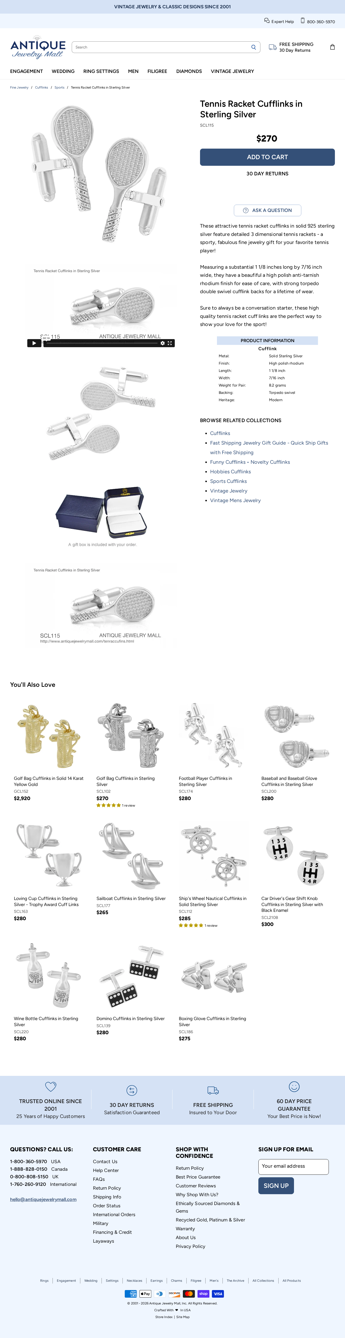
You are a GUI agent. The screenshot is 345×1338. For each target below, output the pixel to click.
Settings (112, 1280)
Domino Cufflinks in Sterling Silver (130, 1018)
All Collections (263, 1280)
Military (101, 1223)
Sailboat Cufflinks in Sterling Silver (131, 898)
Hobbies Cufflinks (230, 472)
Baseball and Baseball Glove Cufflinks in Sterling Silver (289, 781)
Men (133, 71)
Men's (214, 1280)
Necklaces (134, 1280)
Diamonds (189, 71)
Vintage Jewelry (232, 71)
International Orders (114, 1214)
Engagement (26, 71)
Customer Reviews (196, 1186)
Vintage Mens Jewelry (235, 500)
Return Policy (107, 1188)
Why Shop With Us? (197, 1194)
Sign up (276, 1185)
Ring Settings (101, 71)
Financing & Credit (112, 1232)
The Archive (235, 1280)
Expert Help (281, 21)
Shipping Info (107, 1197)
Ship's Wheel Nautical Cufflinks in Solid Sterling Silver (213, 901)
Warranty (185, 1229)
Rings (44, 1280)
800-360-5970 (320, 21)
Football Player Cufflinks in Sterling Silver (205, 781)
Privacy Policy (190, 1246)
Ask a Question (270, 210)
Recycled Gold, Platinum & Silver (210, 1220)
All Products (292, 1280)
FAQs (99, 1179)
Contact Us (105, 1161)
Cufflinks (220, 433)
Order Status (106, 1206)
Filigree (157, 71)
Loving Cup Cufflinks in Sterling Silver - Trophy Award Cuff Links (46, 901)
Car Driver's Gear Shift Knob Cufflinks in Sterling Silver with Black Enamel (292, 904)
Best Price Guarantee (198, 1177)
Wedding (63, 71)
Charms (176, 1280)
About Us (186, 1237)
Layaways (103, 1241)
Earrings (157, 1280)
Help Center (106, 1170)
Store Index (164, 1317)
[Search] (253, 47)
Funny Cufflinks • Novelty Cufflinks (250, 462)
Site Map (183, 1317)
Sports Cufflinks (228, 481)
